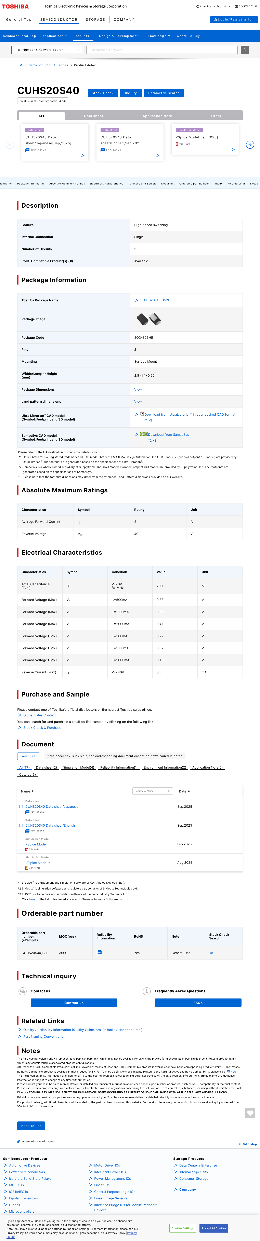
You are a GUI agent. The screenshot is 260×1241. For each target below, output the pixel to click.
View (138, 389)
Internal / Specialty (193, 1172)
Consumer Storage (193, 1178)
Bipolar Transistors (23, 1198)
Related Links (237, 183)
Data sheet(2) (46, 767)
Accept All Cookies (214, 1228)
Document (168, 183)
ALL (41, 116)
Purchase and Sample (142, 183)
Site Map (250, 1144)
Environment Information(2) (165, 767)
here (32, 899)
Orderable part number (194, 183)
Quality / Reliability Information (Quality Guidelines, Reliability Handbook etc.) (82, 1030)
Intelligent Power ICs (110, 1172)
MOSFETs (16, 1185)
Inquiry (218, 183)
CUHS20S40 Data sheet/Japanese (51, 806)
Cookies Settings (183, 1228)
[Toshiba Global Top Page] (23, 6)
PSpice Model (36, 844)
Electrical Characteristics (106, 183)
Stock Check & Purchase (42, 728)
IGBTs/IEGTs (18, 1192)
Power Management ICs (112, 1178)
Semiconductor (40, 65)
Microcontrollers (21, 1211)
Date (182, 791)
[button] (213, 6)
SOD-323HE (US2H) (156, 300)
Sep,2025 (184, 806)
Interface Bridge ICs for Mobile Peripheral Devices (126, 1207)
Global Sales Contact (39, 715)
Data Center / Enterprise (198, 1165)
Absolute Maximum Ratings (67, 183)
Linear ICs (101, 1185)
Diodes (63, 65)
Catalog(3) (27, 774)
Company (187, 1189)
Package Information (31, 183)
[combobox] (162, 50)
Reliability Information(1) (119, 767)
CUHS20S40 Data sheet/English (50, 825)
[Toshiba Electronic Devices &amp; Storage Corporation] (86, 6)
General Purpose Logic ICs (114, 1192)
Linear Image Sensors (110, 1198)
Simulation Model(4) (78, 767)
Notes (254, 183)
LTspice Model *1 (38, 863)
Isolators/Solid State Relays (30, 1178)
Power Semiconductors (27, 1172)
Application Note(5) (207, 767)
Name (25, 791)
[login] (250, 1113)
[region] (130, 1228)
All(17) (24, 767)
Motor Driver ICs (107, 1165)
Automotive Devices (24, 1165)
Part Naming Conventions (43, 1036)
